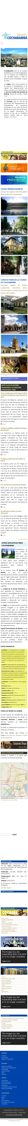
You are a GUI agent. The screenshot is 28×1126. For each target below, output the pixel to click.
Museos (3, 985)
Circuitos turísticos (6, 1083)
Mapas (3, 1097)
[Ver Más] (13, 117)
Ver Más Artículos (23, 539)
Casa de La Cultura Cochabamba (9, 1020)
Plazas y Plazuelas (6, 980)
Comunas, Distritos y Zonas (8, 929)
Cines (2, 990)
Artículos (3, 1074)
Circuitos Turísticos (6, 926)
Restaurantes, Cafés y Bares (8, 978)
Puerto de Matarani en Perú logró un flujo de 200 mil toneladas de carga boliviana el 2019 (14, 395)
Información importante (7, 920)
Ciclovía (3, 1023)
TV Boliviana (4, 1104)
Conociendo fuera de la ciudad (9, 928)
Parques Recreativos (6, 982)
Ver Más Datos (6, 888)
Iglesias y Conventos (6, 987)
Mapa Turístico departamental (9, 931)
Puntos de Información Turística (9, 924)
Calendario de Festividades (8, 1102)
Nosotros (3, 1055)
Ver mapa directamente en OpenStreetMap (9, 800)
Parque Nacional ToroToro (10, 372)
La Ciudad (3, 1095)
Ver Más (4, 424)
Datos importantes (6, 1082)
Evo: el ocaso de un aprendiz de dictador (13, 485)
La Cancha (5, 273)
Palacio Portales (7, 254)
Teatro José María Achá (7, 1026)
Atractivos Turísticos (6, 1066)
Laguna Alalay (6, 214)
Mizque (3, 352)
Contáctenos (4, 1057)
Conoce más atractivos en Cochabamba (10, 276)
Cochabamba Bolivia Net (14, 1115)
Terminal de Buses (5, 1028)
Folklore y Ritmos (5, 1071)
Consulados (4, 933)
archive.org (16, 1120)
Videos (3, 1072)
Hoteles (3, 977)
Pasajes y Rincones (6, 983)
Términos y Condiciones (7, 1059)
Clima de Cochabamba (6, 923)
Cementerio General (6, 1021)
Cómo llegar (4, 918)
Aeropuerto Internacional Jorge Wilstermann (12, 1018)
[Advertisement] (14, 15)
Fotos (2, 1099)
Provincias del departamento (8, 1068)
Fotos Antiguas (5, 1100)
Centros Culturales (6, 988)
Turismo (3, 921)
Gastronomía (4, 1069)
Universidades (4, 991)
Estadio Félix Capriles (6, 1024)
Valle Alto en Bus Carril (9, 313)
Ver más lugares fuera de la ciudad (9, 374)
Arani (3, 333)
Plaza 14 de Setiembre (8, 234)
